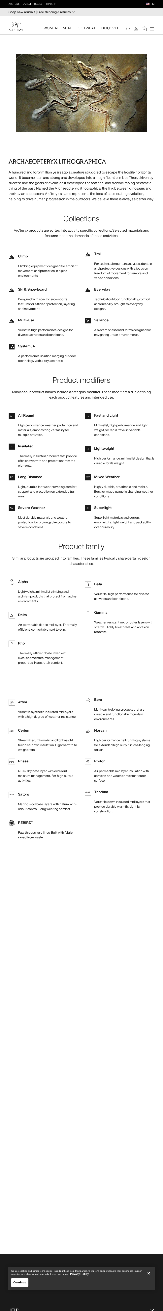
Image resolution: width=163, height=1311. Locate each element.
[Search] (128, 28)
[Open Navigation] (152, 28)
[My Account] (136, 28)
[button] (147, 4)
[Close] (148, 1273)
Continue (19, 1282)
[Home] (16, 26)
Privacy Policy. (79, 1273)
